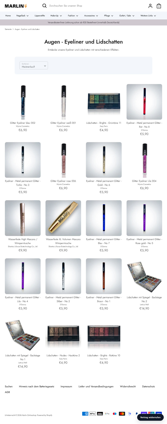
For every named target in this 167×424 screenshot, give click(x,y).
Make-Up (55, 15)
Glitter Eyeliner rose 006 (63, 181)
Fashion (72, 15)
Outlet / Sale (125, 15)
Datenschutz (148, 386)
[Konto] (150, 4)
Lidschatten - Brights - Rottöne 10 (103, 355)
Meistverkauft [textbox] (28, 67)
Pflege (107, 15)
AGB (7, 392)
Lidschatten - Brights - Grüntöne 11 (103, 123)
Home (8, 15)
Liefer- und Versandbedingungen (96, 386)
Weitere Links (147, 15)
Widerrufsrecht (128, 386)
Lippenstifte (40, 15)
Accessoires (89, 15)
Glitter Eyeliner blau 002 (22, 123)
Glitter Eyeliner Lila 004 (144, 181)
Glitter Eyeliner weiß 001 (63, 123)
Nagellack (21, 15)
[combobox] (34, 65)
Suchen (9, 386)
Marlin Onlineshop (29, 415)
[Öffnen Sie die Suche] (44, 5)
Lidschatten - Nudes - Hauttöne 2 (63, 355)
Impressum (66, 386)
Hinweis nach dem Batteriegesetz (36, 386)
